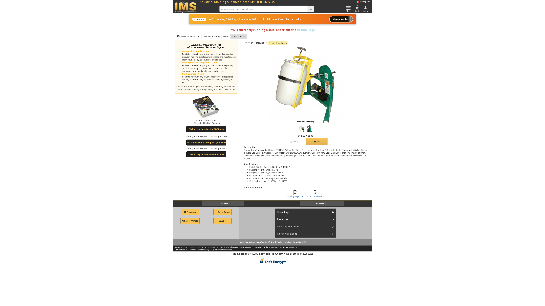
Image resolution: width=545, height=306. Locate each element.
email (226, 86)
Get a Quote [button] (223, 212)
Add (318, 141)
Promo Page (306, 30)
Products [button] (191, 212)
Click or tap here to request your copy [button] (206, 142)
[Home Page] (186, 6)
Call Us (224, 203)
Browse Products (187, 36)
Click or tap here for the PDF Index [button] (206, 129)
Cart (357, 8)
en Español (364, 1)
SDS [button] (223, 220)
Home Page (283, 212)
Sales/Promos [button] (191, 220)
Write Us (323, 203)
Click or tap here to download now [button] (206, 154)
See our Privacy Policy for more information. (214, 249)
